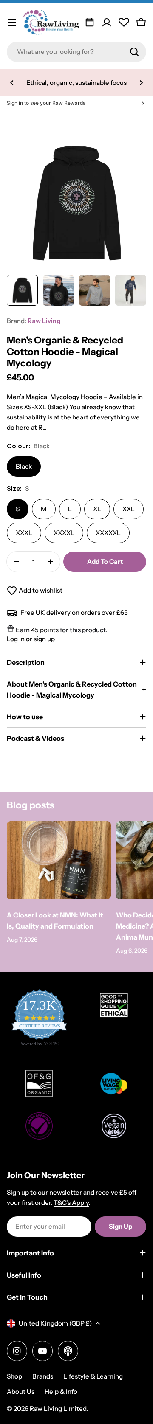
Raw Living (44, 321)
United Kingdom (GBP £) (55, 1323)
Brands (42, 1376)
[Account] (107, 22)
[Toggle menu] (12, 22)
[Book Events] (90, 22)
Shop (14, 1376)
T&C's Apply (71, 1203)
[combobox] (76, 52)
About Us (20, 1391)
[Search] (134, 52)
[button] (12, 83)
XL (97, 509)
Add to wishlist (40, 590)
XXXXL (64, 533)
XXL (128, 509)
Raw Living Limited (58, 1408)
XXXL (24, 533)
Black (24, 466)
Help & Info (61, 1391)
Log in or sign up (31, 639)
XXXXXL (108, 533)
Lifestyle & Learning (93, 1376)
